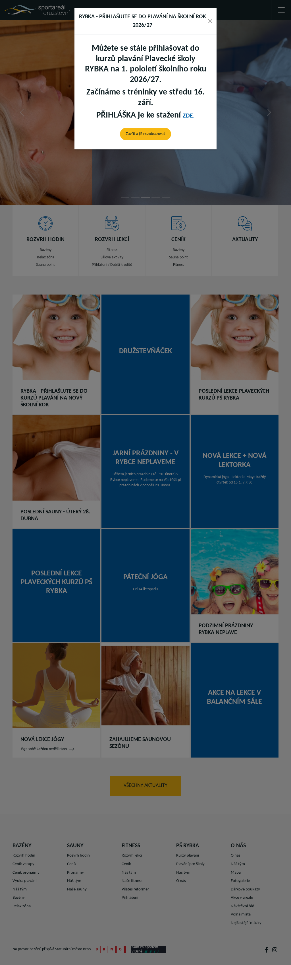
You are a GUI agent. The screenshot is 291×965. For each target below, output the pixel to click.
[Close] (210, 21)
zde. (189, 116)
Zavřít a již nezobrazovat (145, 134)
